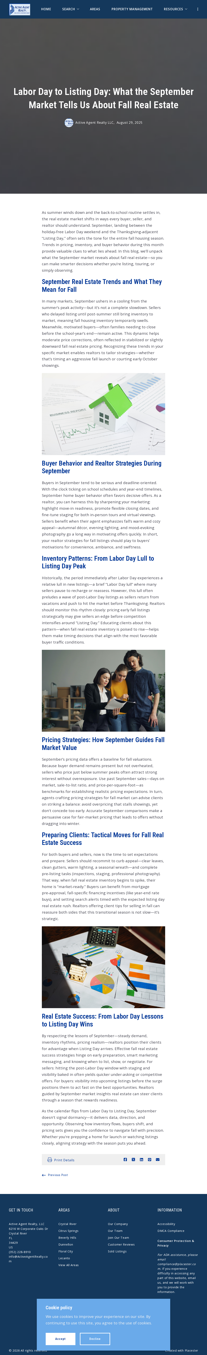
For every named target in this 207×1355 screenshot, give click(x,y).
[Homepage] (19, 9)
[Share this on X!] (133, 1160)
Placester (191, 1350)
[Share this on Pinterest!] (149, 1160)
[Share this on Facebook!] (125, 1160)
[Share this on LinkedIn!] (141, 1160)
